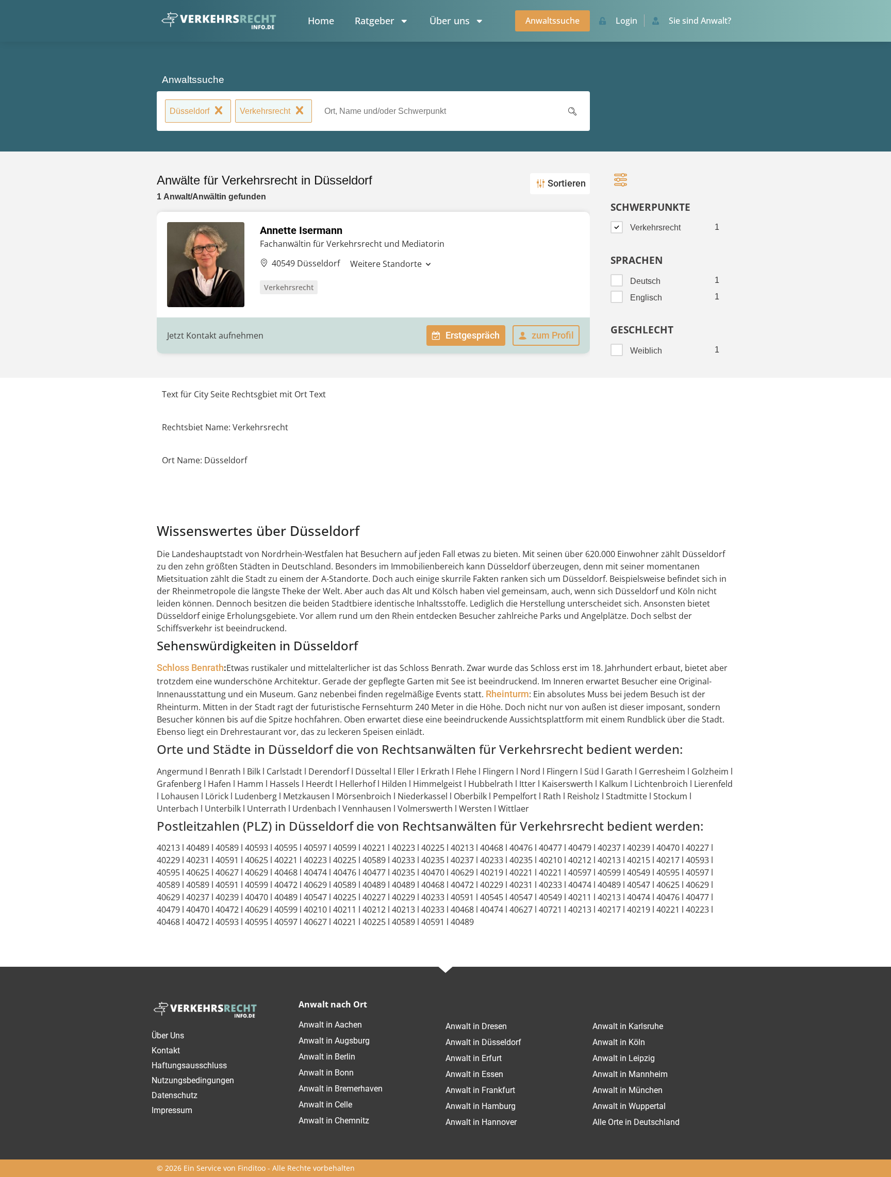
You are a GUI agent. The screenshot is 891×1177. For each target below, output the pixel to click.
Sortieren (567, 183)
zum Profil (553, 335)
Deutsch (645, 281)
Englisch (646, 297)
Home (321, 20)
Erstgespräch (473, 335)
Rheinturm (507, 694)
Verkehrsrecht (265, 111)
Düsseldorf (189, 111)
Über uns (450, 20)
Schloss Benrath (190, 668)
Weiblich (646, 350)
